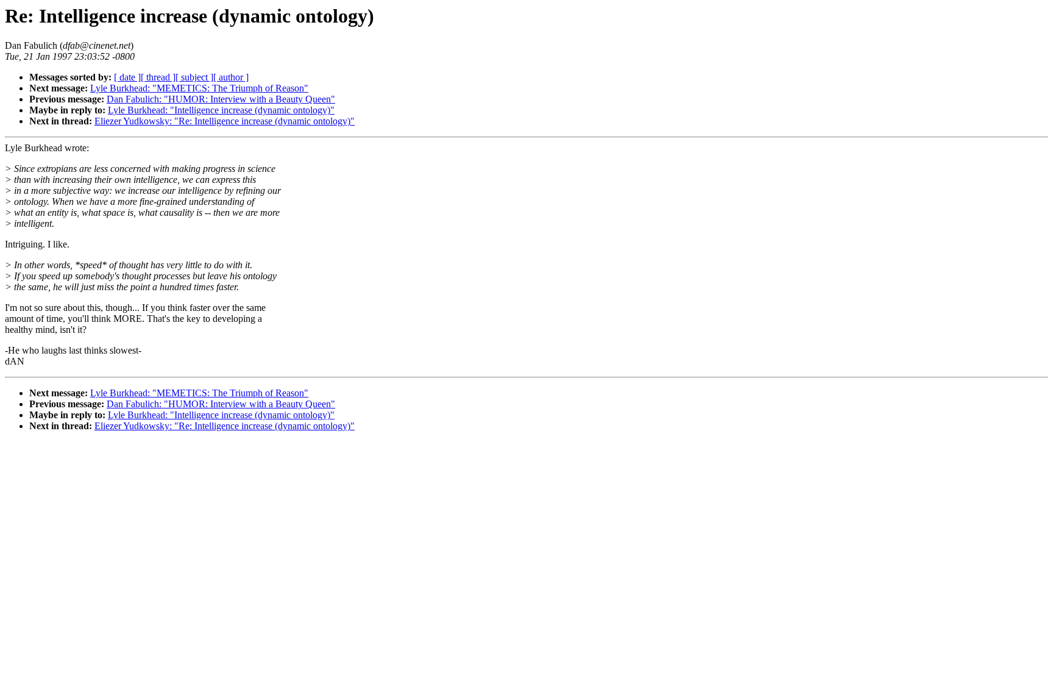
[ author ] (231, 77)
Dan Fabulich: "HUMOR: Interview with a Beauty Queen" (221, 99)
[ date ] (127, 77)
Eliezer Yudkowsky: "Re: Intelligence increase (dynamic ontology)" (224, 121)
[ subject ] (194, 77)
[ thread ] (158, 77)
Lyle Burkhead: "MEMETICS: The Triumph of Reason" (199, 88)
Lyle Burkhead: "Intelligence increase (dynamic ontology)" (221, 110)
